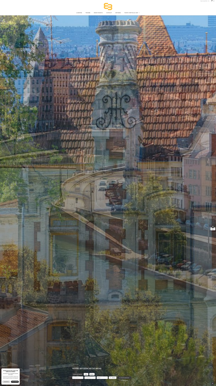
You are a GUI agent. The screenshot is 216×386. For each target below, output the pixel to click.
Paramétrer (6, 381)
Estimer (92, 374)
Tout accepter (15, 381)
